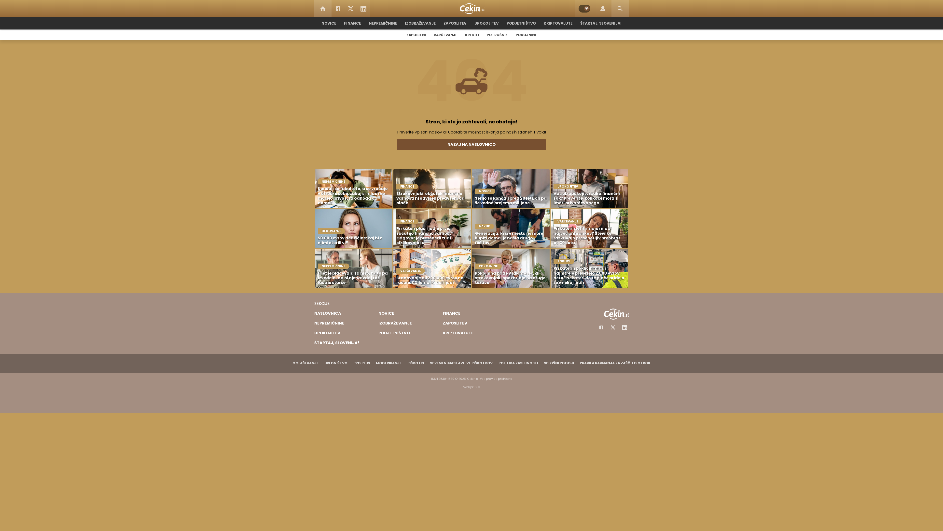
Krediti (472, 34)
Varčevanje (445, 34)
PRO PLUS (361, 363)
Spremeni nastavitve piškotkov (461, 363)
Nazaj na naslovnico (471, 144)
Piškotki (415, 363)
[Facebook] (338, 8)
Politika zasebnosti (518, 363)
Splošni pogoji (559, 363)
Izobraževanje (420, 23)
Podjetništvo (521, 23)
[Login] (602, 8)
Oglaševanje (305, 363)
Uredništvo (335, 363)
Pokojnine (526, 34)
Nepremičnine (383, 23)
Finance (352, 23)
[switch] (584, 9)
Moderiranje (389, 363)
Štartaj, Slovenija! (601, 23)
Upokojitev (486, 23)
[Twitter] (350, 8)
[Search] (620, 8)
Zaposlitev (455, 23)
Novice (328, 23)
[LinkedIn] (363, 8)
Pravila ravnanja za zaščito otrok (615, 363)
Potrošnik (497, 34)
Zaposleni (416, 34)
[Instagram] (625, 327)
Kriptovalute (558, 23)
